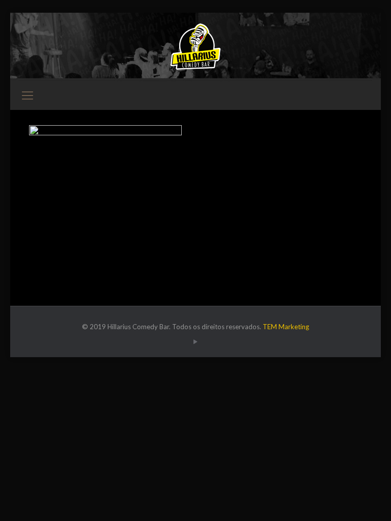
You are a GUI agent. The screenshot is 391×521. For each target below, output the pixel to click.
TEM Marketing (286, 327)
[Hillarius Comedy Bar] (195, 46)
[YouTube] (195, 341)
